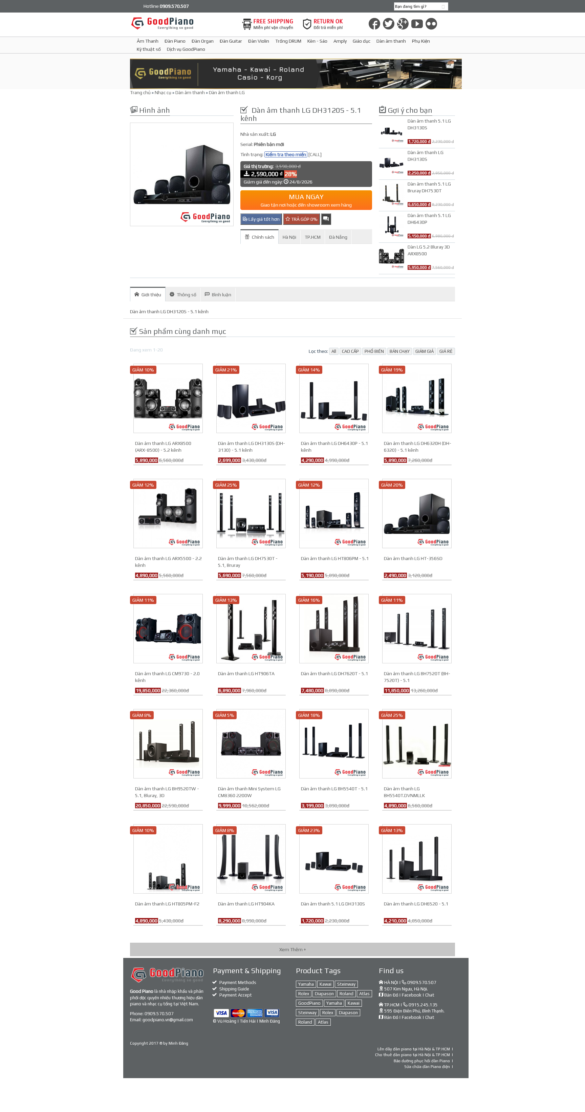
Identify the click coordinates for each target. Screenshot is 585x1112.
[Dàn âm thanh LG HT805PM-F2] (168, 858)
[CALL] (315, 154)
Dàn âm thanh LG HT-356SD (413, 558)
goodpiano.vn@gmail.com (168, 1019)
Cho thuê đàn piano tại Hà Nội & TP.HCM (412, 1054)
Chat (429, 995)
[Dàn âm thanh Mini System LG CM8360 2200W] (251, 743)
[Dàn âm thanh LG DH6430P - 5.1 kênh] (334, 398)
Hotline (166, 6)
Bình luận (221, 294)
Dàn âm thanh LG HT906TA (246, 673)
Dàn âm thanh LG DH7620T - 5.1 (334, 673)
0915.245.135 (423, 1004)
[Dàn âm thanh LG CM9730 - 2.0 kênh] (168, 628)
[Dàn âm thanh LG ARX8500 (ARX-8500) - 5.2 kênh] (168, 398)
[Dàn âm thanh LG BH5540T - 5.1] (334, 743)
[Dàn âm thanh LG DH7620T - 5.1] (334, 628)
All (333, 351)
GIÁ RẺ (446, 351)
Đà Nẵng (338, 237)
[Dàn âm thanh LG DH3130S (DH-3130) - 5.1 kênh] (251, 398)
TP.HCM (313, 237)
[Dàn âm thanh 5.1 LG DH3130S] (334, 858)
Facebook (411, 995)
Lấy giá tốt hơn (263, 219)
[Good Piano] (182, 23)
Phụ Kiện (421, 41)
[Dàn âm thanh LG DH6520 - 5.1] (417, 858)
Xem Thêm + (292, 949)
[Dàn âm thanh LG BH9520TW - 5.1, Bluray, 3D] (168, 743)
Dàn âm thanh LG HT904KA (246, 903)
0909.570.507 (159, 1013)
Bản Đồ (391, 995)
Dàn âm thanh (391, 41)
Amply (340, 41)
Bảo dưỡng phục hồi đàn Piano (422, 1060)
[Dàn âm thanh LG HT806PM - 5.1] (334, 513)
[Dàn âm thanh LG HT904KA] (251, 858)
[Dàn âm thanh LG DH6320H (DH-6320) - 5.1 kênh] (417, 398)
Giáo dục (361, 41)
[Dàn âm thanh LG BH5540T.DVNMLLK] (417, 743)
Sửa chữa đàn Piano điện (427, 1066)
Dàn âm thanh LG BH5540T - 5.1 (334, 788)
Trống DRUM (288, 41)
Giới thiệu (151, 294)
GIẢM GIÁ (424, 351)
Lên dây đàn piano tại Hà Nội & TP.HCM (413, 1049)
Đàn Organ (203, 41)
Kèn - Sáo (317, 41)
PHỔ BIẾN (374, 351)
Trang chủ (140, 92)
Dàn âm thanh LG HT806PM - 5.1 (335, 558)
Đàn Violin (258, 41)
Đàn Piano (175, 41)
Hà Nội (289, 237)
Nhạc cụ (163, 92)
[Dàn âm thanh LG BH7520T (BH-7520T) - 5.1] (417, 628)
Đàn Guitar (231, 41)
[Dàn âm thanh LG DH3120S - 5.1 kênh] (182, 174)
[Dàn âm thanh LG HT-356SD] (417, 513)
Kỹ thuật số (149, 49)
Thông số (186, 294)
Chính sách (263, 237)
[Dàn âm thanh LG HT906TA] (251, 628)
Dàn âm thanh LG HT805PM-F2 (167, 903)
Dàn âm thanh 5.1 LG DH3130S (333, 903)
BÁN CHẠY (400, 351)
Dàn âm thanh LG (227, 92)
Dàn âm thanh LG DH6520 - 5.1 (416, 903)
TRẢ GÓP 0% (304, 219)
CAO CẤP (350, 351)
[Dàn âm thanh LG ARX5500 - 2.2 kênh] (168, 513)
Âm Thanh (147, 41)
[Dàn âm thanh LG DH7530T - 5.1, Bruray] (251, 513)
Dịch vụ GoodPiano (186, 49)
